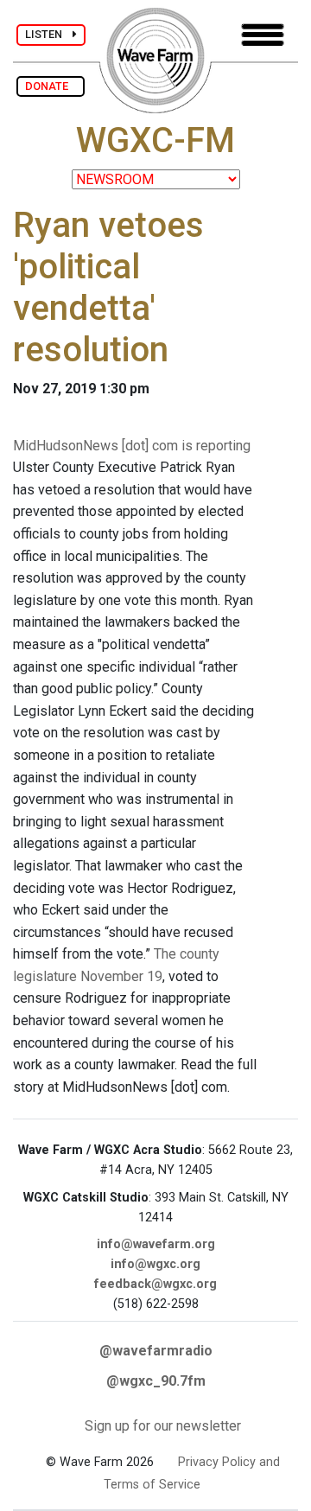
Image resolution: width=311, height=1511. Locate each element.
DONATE (50, 86)
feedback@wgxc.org (155, 1284)
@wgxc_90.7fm (156, 1381)
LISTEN (49, 34)
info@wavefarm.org (156, 1244)
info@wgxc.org (155, 1264)
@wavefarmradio (156, 1350)
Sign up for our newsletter (163, 1426)
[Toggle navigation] (263, 35)
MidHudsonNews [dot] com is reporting (132, 445)
